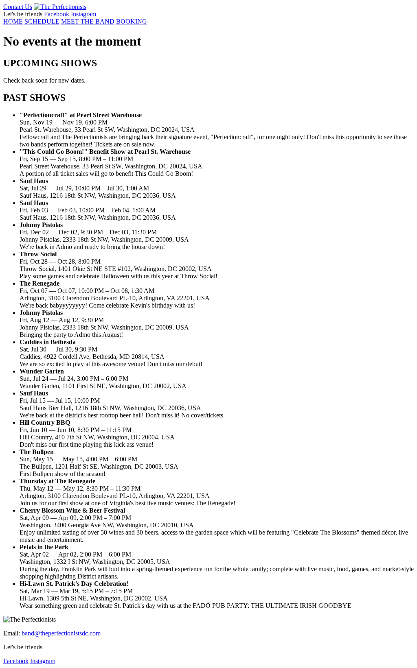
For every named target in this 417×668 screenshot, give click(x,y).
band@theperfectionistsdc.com (61, 633)
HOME (13, 21)
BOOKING (131, 21)
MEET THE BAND (87, 21)
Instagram (83, 14)
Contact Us (17, 6)
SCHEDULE (41, 21)
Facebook (56, 14)
